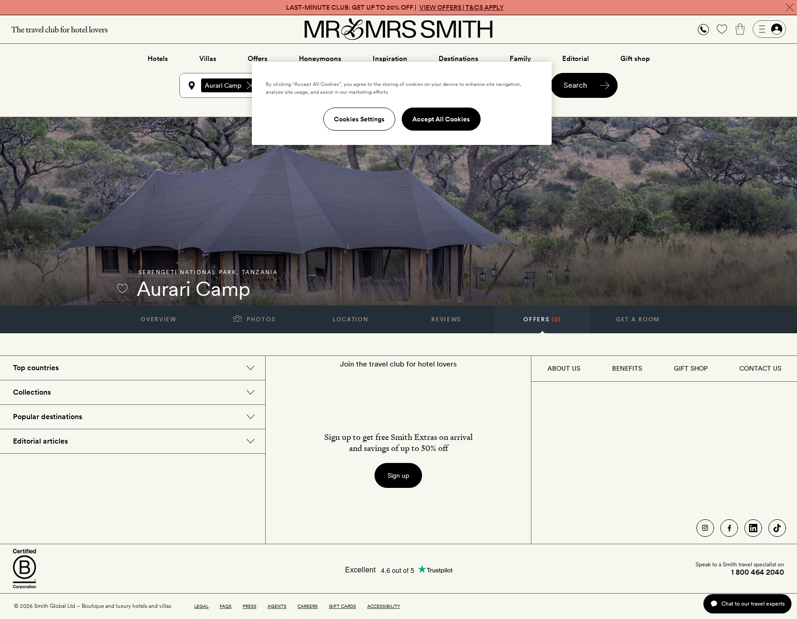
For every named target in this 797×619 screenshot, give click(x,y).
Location (350, 319)
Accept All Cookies (441, 119)
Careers (307, 606)
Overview (158, 319)
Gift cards (342, 606)
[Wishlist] (722, 29)
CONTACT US (760, 368)
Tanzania (260, 272)
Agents (277, 606)
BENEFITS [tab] (627, 368)
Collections (32, 392)
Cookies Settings (359, 119)
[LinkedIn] (753, 528)
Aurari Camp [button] (223, 85)
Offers (258, 58)
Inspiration (390, 58)
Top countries (36, 367)
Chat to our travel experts (753, 603)
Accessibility (383, 606)
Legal (201, 606)
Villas (207, 58)
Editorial (575, 58)
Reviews (446, 319)
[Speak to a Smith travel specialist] (703, 29)
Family (520, 58)
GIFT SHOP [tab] (691, 368)
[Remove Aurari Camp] (250, 85)
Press (249, 606)
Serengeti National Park (187, 272)
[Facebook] (729, 528)
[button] (703, 29)
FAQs (226, 606)
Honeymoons (320, 58)
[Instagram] (705, 528)
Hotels (158, 58)
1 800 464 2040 (757, 572)
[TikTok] (777, 528)
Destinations (458, 58)
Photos (260, 319)
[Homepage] (398, 29)
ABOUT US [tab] (563, 368)
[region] (402, 103)
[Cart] (740, 29)
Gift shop (635, 58)
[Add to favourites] (122, 288)
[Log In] (769, 29)
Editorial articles (40, 441)
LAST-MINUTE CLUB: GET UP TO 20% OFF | (395, 7)
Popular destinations (47, 416)
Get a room (638, 319)
